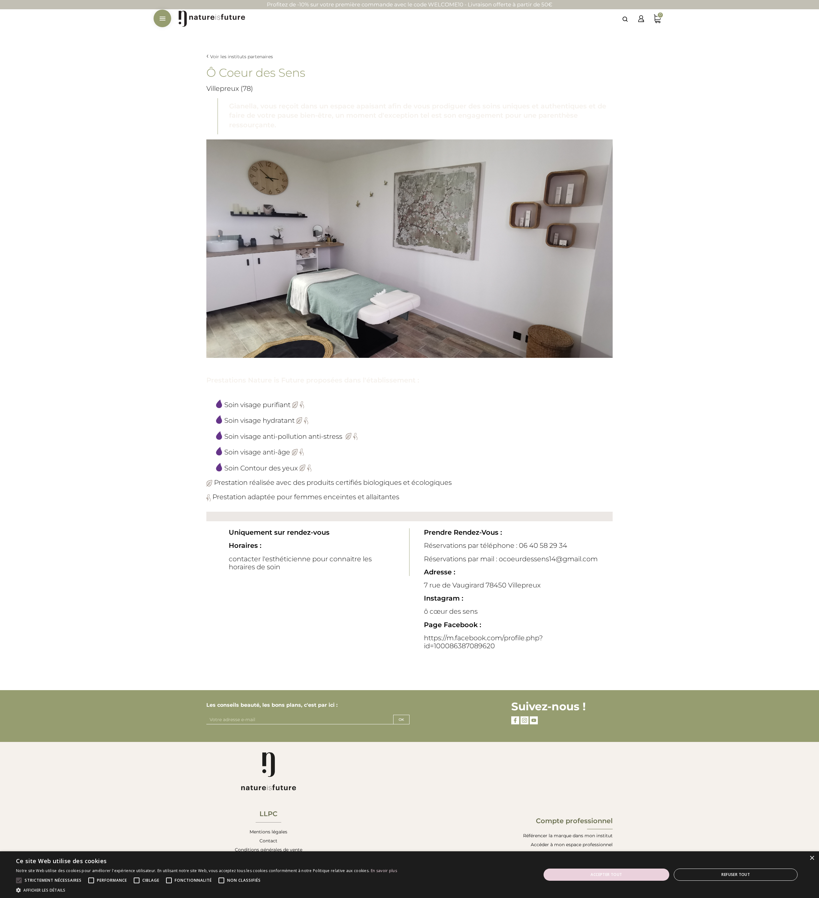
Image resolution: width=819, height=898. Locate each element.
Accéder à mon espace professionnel (572, 844)
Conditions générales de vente (268, 850)
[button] (206, 890)
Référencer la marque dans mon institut (568, 836)
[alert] (409, 874)
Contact (268, 841)
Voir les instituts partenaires (241, 56)
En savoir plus (384, 870)
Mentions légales (268, 832)
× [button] (811, 858)
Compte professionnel (574, 821)
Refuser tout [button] (735, 874)
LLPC (268, 814)
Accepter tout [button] (606, 874)
